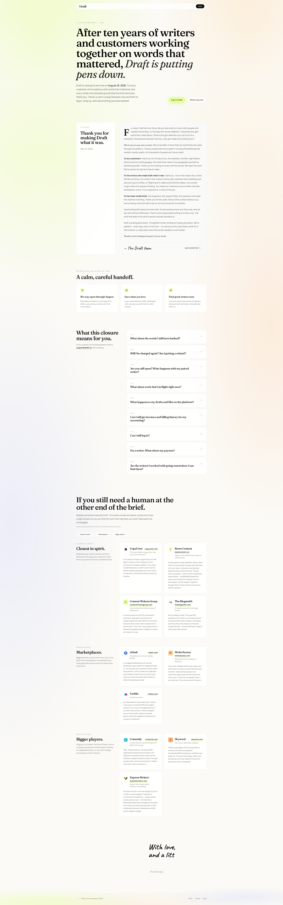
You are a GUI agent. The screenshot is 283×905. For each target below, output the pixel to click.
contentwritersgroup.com (141, 605)
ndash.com (153, 652)
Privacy (197, 898)
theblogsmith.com (183, 605)
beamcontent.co (182, 552)
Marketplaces (103, 534)
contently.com (151, 739)
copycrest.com (151, 549)
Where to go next (197, 100)
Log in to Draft (176, 100)
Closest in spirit (85, 534)
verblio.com (153, 694)
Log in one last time (192, 248)
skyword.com (197, 739)
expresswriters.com (138, 781)
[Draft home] (83, 6)
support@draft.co (84, 347)
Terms (190, 898)
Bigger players (120, 534)
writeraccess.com (182, 655)
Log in (200, 6)
